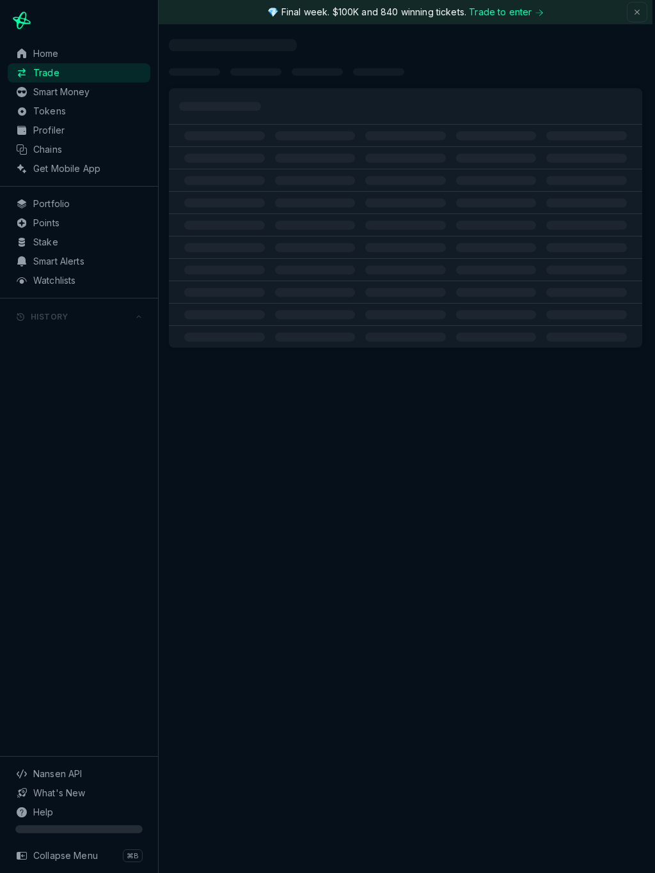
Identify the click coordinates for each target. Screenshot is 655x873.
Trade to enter (500, 11)
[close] (637, 12)
